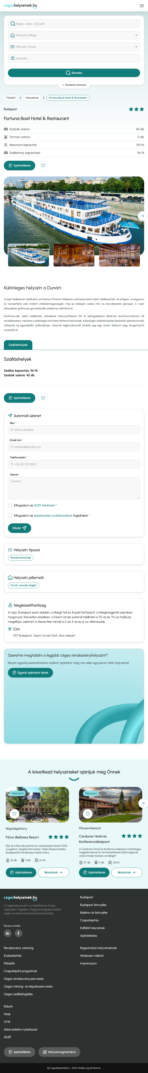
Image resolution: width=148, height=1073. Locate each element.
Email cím (16, 440)
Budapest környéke (93, 905)
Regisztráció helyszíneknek (98, 948)
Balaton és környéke (94, 912)
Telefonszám (18, 457)
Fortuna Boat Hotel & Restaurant (68, 97)
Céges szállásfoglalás (18, 994)
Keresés (77, 73)
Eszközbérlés (13, 955)
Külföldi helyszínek (92, 928)
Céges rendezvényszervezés (24, 979)
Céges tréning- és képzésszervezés (28, 986)
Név (13, 423)
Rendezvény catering (19, 948)
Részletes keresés (75, 85)
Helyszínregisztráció (62, 1052)
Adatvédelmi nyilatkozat (20, 1029)
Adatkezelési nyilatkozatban (53, 515)
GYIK (7, 1022)
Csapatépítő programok (20, 971)
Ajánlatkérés (22, 165)
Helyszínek (32, 97)
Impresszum (88, 963)
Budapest (86, 897)
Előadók (9, 963)
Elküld (17, 528)
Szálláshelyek (18, 345)
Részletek (51, 872)
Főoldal (10, 97)
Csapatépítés (89, 920)
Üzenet (14, 474)
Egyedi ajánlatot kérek (33, 672)
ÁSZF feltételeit (44, 505)
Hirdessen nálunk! (92, 955)
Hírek (7, 1014)
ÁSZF (7, 1037)
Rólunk (8, 1006)
